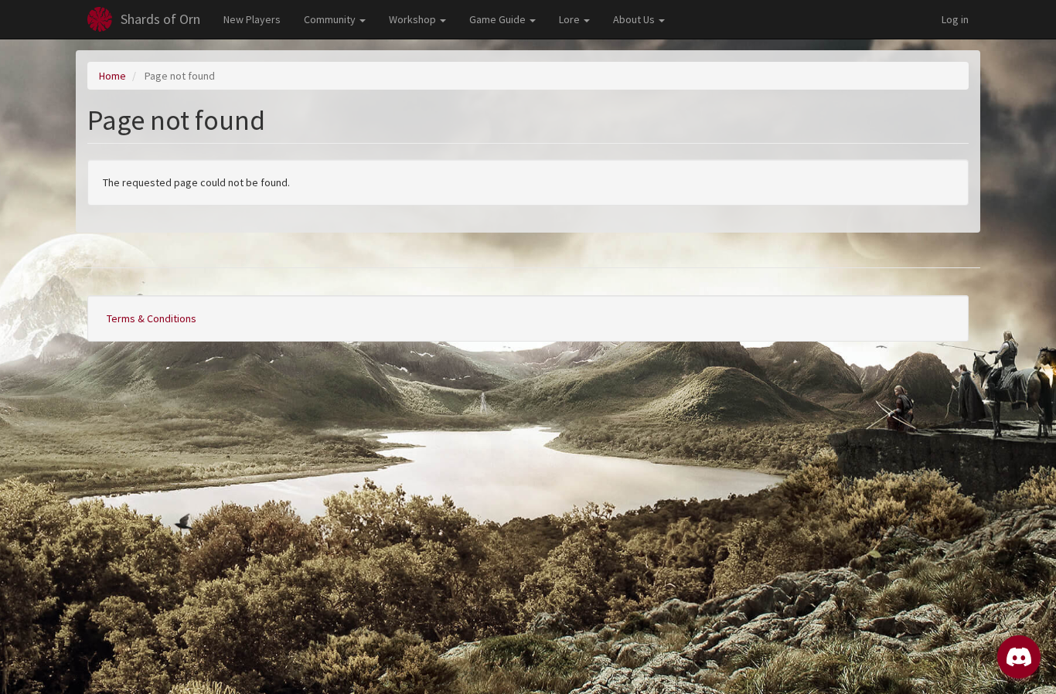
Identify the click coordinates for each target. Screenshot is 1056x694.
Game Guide (498, 19)
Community (331, 19)
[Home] (99, 19)
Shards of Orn (160, 19)
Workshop (413, 19)
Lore (570, 19)
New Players (252, 19)
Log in (955, 19)
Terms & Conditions (151, 318)
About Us (635, 19)
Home (112, 76)
